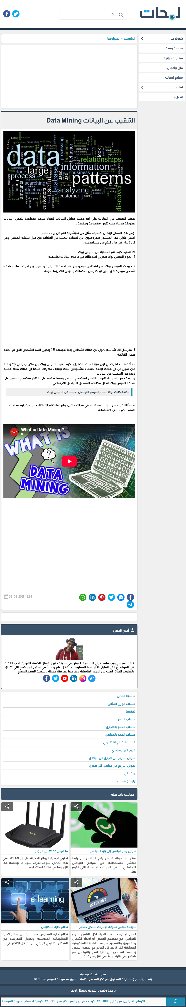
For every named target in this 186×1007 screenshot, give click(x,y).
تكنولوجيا (113, 38)
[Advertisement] (69, 76)
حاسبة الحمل (126, 696)
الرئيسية (129, 38)
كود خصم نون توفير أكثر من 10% (90, 1001)
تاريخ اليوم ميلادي (123, 750)
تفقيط (130, 711)
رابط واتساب (126, 781)
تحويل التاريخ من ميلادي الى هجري (112, 765)
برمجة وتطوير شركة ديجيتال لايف (93, 990)
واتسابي (129, 773)
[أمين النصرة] (69, 659)
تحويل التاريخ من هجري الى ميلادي (112, 758)
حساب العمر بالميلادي (120, 734)
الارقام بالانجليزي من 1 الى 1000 (141, 1001)
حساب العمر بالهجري (120, 727)
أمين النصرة (124, 630)
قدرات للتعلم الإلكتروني (119, 742)
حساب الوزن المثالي (121, 704)
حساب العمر (126, 719)
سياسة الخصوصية (93, 974)
